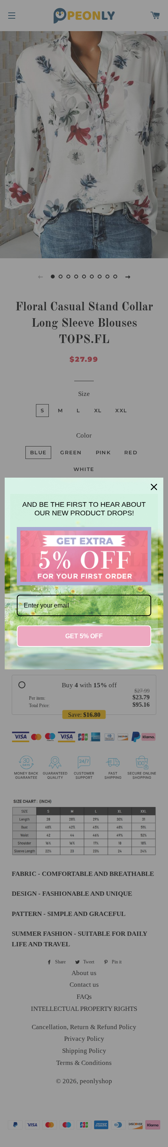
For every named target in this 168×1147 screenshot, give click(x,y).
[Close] (154, 487)
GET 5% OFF (84, 636)
